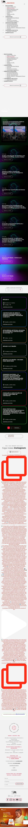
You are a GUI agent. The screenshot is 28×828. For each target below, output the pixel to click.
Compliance (14, 769)
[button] (10, 3)
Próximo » (17, 427)
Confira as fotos (7, 159)
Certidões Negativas (14, 765)
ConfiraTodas (14, 138)
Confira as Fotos (7, 307)
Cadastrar (19, 783)
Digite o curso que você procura (14, 287)
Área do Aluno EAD (14, 36)
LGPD (14, 767)
